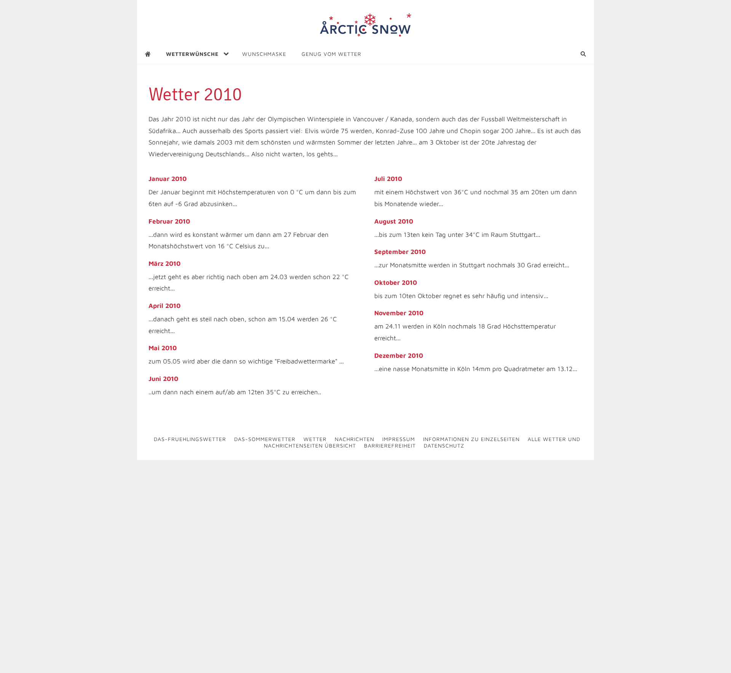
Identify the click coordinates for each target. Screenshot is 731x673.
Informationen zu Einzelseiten (471, 439)
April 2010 (164, 306)
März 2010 (164, 263)
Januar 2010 (167, 179)
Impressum (398, 439)
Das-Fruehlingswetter (190, 439)
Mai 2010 (162, 348)
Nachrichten (354, 439)
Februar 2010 (169, 221)
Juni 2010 (163, 379)
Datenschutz (444, 445)
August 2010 (393, 221)
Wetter (315, 439)
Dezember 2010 (398, 355)
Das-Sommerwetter (264, 439)
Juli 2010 (388, 179)
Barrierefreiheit (390, 445)
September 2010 (400, 252)
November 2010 (398, 313)
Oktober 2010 (395, 282)
